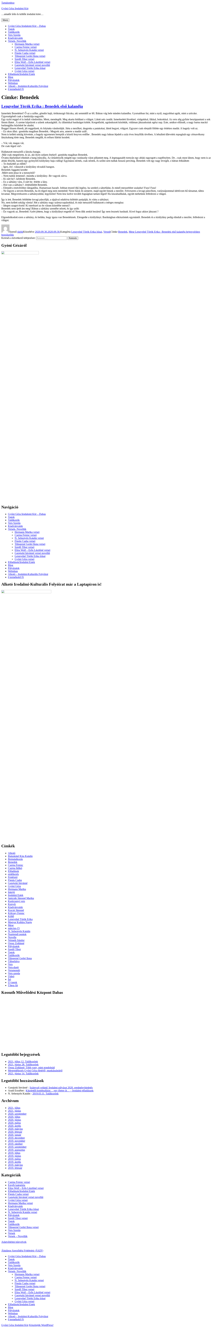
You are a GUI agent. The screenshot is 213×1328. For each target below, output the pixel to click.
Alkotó (11, 853)
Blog (10, 77)
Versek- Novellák (17, 41)
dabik (20, 231)
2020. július (14, 1116)
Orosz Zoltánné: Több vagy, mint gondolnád (31, 1067)
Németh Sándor (16, 940)
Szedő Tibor (14, 949)
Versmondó (14, 970)
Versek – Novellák (17, 1236)
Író (9, 979)
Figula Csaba (15, 880)
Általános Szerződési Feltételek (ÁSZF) (22, 1250)
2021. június (14, 1110)
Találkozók (14, 32)
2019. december (16, 1137)
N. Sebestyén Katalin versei (29, 50)
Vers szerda (14, 973)
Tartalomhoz (7, 2)
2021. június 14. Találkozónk (23, 1073)
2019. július (14, 1152)
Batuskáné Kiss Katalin (20, 856)
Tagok (11, 29)
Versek (106, 231)
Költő (11, 916)
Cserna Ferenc (15, 865)
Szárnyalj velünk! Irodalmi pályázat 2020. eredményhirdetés (61, 1087)
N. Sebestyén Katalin (19, 931)
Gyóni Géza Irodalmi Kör (14, 8)
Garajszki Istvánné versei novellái (32, 65)
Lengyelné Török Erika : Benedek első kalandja (42, 106)
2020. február (15, 1131)
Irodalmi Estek (15, 895)
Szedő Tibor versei (24, 59)
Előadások (13, 871)
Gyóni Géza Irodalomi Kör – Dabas (27, 26)
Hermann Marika (17, 889)
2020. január (14, 1134)
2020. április (14, 1125)
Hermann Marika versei (27, 44)
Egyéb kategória (16, 1185)
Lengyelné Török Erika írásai (30, 68)
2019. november (16, 1140)
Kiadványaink (15, 38)
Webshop (13, 83)
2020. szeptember (17, 1113)
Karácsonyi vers (16, 901)
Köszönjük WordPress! (41, 1325)
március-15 (14, 928)
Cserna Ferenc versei (26, 47)
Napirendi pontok (17, 934)
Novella (12, 937)
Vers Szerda (14, 35)
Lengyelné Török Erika (20, 919)
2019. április (14, 1161)
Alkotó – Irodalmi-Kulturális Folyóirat (28, 86)
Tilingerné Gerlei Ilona (20, 958)
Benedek (122, 231)
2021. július (14, 1107)
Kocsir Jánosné (16, 910)
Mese (131, 231)
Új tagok (12, 982)
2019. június (14, 1155)
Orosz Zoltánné (16, 943)
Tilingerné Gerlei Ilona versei (30, 56)
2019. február (15, 1167)
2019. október (15, 1143)
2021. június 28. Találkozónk (23, 1064)
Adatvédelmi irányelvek (13, 1241)
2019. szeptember (17, 1146)
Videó (11, 976)
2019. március (15, 1164)
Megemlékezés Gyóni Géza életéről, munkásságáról (35, 1070)
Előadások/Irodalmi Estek (21, 74)
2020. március (15, 1128)
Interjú (11, 892)
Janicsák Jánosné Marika (21, 898)
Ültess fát (13, 985)
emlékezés (13, 874)
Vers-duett (13, 967)
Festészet (12, 877)
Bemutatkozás (15, 859)
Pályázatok (13, 80)
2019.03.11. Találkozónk (45, 1093)
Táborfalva (13, 961)
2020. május (14, 1122)
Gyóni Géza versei (24, 71)
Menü (5, 20)
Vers (10, 964)
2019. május (14, 1158)
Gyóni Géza (14, 886)
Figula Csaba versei (25, 53)
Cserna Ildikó (15, 868)
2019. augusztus (16, 1149)
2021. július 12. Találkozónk (23, 1061)
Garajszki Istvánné (17, 883)
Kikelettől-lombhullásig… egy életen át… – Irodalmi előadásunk (60, 1090)
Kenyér (12, 904)
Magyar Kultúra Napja (20, 922)
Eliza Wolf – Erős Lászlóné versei (32, 62)
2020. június (14, 1119)
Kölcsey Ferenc (16, 913)
